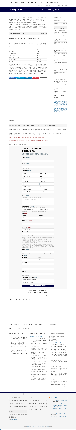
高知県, (61, 109)
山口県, (63, 108)
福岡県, (64, 109)
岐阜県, (61, 104)
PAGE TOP (73, 416)
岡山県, (57, 108)
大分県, (62, 110)
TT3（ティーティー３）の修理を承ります (60, 89)
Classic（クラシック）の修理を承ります (60, 60)
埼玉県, (58, 102)
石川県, (63, 103)
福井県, (66, 103)
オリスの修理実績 (53, 397)
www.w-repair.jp (14, 419)
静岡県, (64, 104)
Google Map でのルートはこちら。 (36, 336)
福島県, (59, 101)
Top (0, 429)
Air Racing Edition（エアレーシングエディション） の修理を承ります (60, 28)
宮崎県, (65, 110)
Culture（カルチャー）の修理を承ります (60, 63)
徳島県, (66, 108)
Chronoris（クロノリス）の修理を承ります (60, 56)
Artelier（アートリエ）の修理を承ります (60, 33)
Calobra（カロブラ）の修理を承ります (60, 53)
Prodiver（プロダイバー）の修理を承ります (60, 76)
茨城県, (62, 101)
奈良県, (58, 107)
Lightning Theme (34, 426)
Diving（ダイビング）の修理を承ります (60, 66)
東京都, (64, 102)
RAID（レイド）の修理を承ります (59, 79)
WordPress (28, 426)
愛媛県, (58, 109)
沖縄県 (59, 111)
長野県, (58, 104)
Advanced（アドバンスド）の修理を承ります (60, 24)
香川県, (55, 109)
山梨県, (55, 104)
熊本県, (59, 110)
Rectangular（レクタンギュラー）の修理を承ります (60, 82)
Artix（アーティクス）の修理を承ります (60, 36)
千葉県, (61, 102)
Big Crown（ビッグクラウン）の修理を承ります (60, 51)
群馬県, (55, 102)
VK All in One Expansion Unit (41, 426)
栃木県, (65, 101)
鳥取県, (64, 107)
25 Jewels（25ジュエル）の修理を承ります (60, 21)
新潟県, (57, 103)
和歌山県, (61, 107)
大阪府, (65, 105)
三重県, (56, 105)
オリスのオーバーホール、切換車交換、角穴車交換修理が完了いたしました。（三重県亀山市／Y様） (59, 405)
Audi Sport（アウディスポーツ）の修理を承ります (60, 40)
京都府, (62, 105)
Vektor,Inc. (47, 426)
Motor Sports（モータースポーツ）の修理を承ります (60, 73)
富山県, (60, 103)
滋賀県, (59, 105)
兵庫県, (55, 107)
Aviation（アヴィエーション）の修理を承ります (60, 43)
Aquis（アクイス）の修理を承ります (60, 30)
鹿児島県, (55, 111)
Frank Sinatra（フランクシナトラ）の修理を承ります (60, 70)
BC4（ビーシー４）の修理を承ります (60, 48)
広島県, (60, 108)
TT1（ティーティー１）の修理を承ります (60, 85)
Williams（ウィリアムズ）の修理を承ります (60, 92)
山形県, (56, 101)
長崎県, (56, 110)
